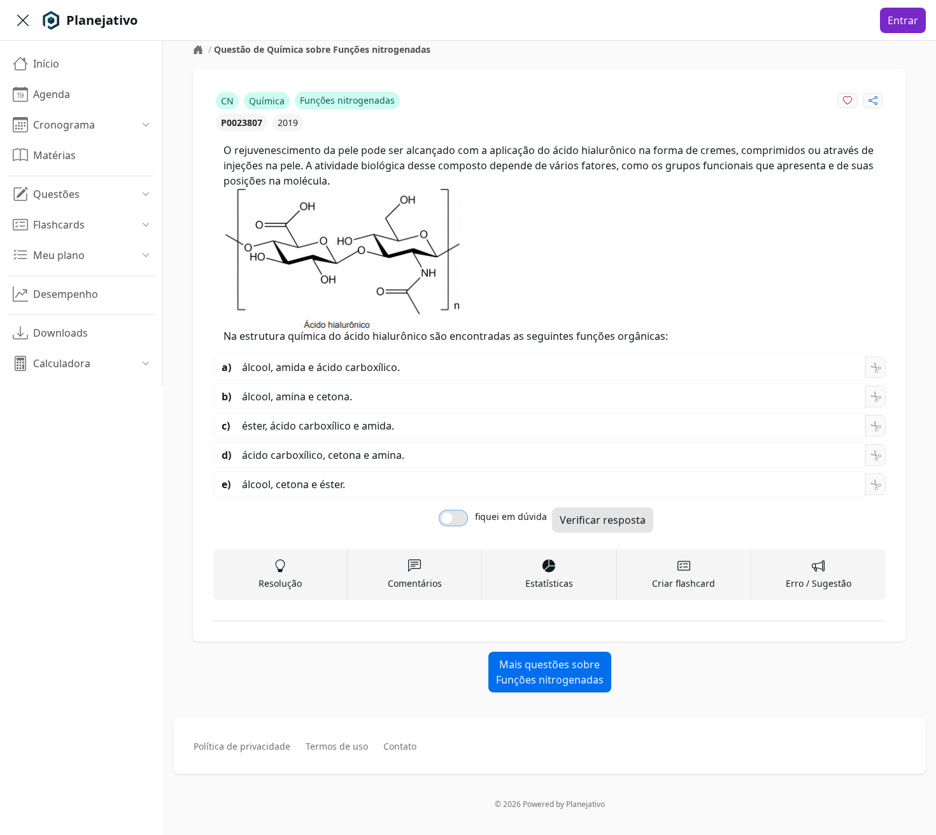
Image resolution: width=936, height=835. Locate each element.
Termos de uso (337, 746)
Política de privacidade (242, 746)
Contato (399, 746)
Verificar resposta (603, 520)
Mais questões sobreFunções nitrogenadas (550, 672)
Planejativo (585, 804)
